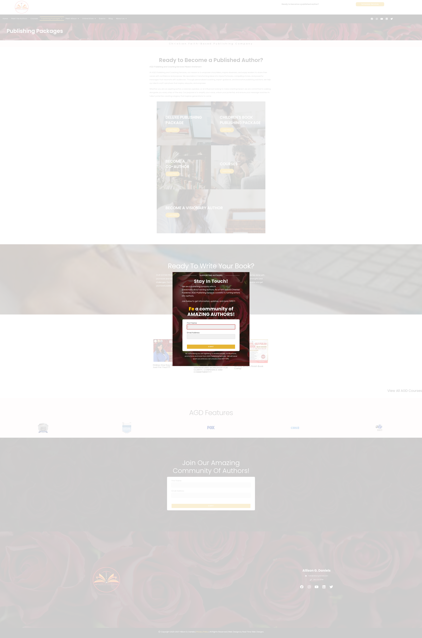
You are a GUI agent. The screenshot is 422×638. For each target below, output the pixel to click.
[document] (211, 319)
